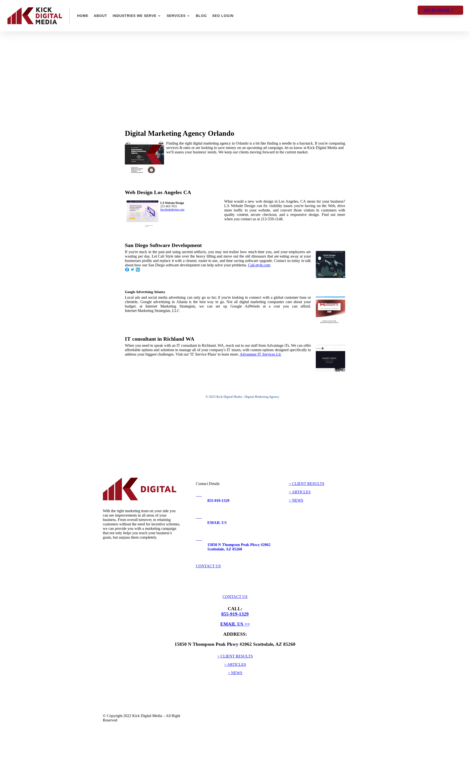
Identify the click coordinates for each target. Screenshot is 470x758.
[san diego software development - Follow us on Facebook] (127, 270)
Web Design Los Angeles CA (158, 192)
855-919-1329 (218, 500)
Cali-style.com (259, 265)
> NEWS (296, 500)
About (100, 16)
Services (176, 16)
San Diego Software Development (163, 245)
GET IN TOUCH (436, 10)
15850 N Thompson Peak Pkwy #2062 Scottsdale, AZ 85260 (238, 547)
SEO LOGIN (223, 16)
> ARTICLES (300, 492)
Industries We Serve (134, 16)
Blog (201, 16)
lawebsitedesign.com (172, 209)
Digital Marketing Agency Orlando (179, 133)
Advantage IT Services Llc (260, 354)
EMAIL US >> (235, 624)
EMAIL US (217, 523)
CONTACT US (208, 566)
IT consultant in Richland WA (159, 339)
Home (82, 16)
